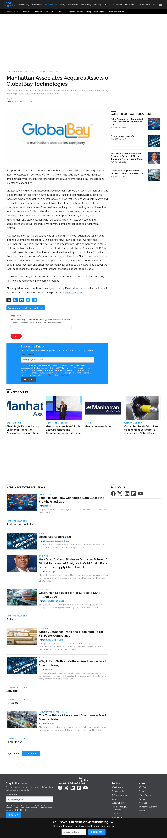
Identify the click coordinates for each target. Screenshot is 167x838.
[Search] (154, 4)
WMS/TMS (43, 533)
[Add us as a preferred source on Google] (34, 300)
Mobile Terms (47, 375)
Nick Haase (14, 742)
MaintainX (49, 723)
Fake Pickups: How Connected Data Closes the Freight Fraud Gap (127, 122)
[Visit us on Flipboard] (133, 493)
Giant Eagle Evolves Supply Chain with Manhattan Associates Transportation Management (22, 430)
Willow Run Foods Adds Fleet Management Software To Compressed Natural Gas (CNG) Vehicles (141, 430)
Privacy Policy (64, 375)
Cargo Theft (45, 494)
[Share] (15, 300)
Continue (96, 832)
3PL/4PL (88, 423)
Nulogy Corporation (54, 640)
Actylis (11, 619)
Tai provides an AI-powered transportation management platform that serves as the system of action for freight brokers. (71, 546)
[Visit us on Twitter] (120, 493)
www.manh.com (74, 292)
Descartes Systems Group (56, 541)
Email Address (28, 355)
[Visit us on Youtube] (140, 493)
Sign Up (28, 379)
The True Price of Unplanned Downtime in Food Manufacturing (72, 717)
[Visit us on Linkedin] (127, 493)
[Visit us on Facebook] (113, 493)
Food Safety (45, 628)
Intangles (49, 506)
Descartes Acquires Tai (123, 136)
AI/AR (41, 658)
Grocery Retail (13, 423)
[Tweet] (28, 300)
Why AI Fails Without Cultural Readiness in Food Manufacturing (72, 663)
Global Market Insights (55, 601)
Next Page (31, 753)
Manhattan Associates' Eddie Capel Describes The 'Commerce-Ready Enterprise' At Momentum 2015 (64, 430)
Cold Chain (44, 589)
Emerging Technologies (57, 423)
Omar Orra (13, 703)
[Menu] (160, 4)
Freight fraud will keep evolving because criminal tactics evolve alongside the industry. (73, 511)
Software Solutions (47, 72)
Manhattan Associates (22, 101)
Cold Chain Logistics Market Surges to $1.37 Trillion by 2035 (127, 172)
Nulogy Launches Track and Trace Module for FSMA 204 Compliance (71, 633)
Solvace (48, 669)
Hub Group (49, 571)
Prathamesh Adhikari (21, 524)
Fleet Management (133, 423)
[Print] (8, 300)
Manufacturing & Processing (53, 712)
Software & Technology (19, 72)
